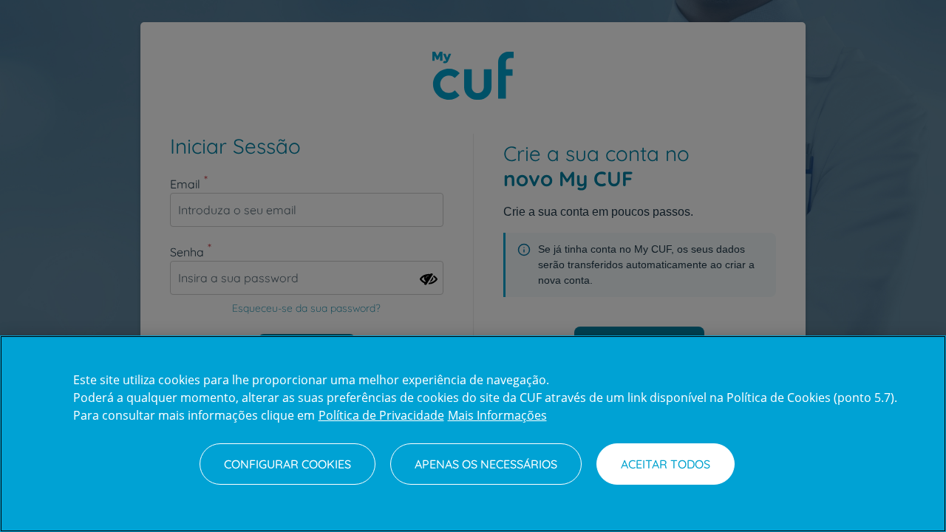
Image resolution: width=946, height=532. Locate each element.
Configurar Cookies (287, 464)
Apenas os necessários (486, 464)
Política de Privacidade (381, 415)
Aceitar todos (665, 464)
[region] (473, 433)
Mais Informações (497, 415)
